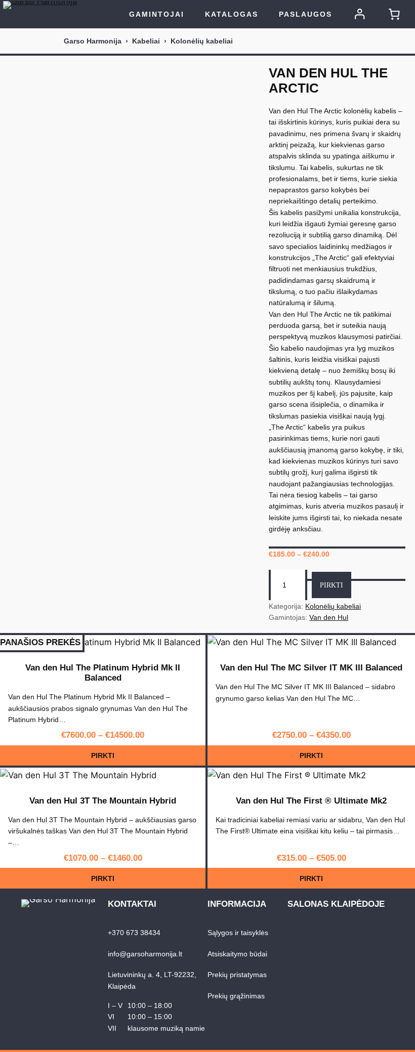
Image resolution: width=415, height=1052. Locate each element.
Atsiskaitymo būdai (237, 954)
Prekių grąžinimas (236, 996)
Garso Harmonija (92, 41)
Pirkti (331, 585)
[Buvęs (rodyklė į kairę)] (17, 526)
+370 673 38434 (134, 933)
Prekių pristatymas (237, 975)
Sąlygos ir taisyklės (238, 933)
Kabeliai (146, 41)
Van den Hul (328, 617)
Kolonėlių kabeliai (202, 41)
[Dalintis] (381, 11)
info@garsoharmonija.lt (145, 954)
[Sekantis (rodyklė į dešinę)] (397, 526)
